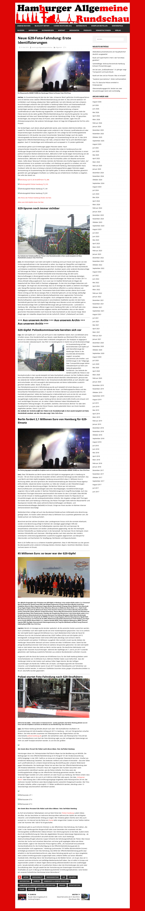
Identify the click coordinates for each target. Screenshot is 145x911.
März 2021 (96, 332)
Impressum (33, 30)
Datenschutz (81, 26)
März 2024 (96, 204)
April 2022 (96, 286)
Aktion (25, 877)
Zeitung (31, 889)
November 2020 (98, 346)
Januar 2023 (97, 254)
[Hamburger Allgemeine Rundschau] (72, 22)
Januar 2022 (97, 297)
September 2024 (98, 183)
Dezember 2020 (98, 343)
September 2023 (98, 226)
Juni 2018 (96, 449)
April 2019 (96, 414)
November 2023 (98, 219)
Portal (51, 820)
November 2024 (98, 176)
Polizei (21, 889)
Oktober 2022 (97, 265)
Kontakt (61, 30)
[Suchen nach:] (109, 39)
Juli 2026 (96, 105)
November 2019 (98, 389)
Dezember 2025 (98, 130)
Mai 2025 (96, 155)
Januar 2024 (97, 212)
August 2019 (97, 399)
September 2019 (98, 396)
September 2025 (98, 141)
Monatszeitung (74, 885)
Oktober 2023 (97, 222)
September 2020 (98, 353)
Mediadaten (74, 30)
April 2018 (96, 456)
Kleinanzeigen (48, 30)
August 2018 (97, 442)
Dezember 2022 (98, 258)
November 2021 (98, 304)
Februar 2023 (97, 251)
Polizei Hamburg (68, 813)
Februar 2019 (97, 421)
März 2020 (96, 375)
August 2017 (97, 485)
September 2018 (98, 438)
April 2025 (96, 158)
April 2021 (96, 329)
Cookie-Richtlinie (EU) (63, 26)
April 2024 (96, 201)
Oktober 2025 (97, 137)
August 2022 (97, 272)
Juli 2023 (96, 233)
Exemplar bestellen (99, 26)
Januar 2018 (97, 467)
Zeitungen (41, 889)
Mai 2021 (96, 325)
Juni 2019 (96, 407)
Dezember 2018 (98, 428)
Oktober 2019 (97, 392)
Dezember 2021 (98, 300)
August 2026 (97, 102)
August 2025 (97, 144)
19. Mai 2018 (25, 47)
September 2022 (98, 268)
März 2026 (96, 119)
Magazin (62, 885)
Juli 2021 (96, 318)
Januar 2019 (97, 424)
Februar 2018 (97, 463)
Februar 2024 (97, 208)
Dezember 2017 (98, 470)
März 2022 (96, 290)
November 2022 (98, 261)
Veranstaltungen (103, 30)
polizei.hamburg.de (34, 736)
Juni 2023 (96, 236)
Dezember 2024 (98, 173)
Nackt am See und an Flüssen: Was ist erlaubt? (109, 76)
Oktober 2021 (97, 307)
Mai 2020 (96, 368)
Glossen (20, 30)
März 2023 (96, 247)
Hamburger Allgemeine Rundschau (56, 881)
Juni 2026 (96, 109)
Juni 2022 (96, 279)
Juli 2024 (96, 190)
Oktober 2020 (97, 350)
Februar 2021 (97, 336)
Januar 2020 (97, 382)
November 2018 (98, 431)
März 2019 (96, 417)
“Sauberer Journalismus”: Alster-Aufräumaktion (109, 79)
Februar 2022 (97, 293)
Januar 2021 (97, 339)
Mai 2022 (96, 283)
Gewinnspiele (117, 26)
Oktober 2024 (97, 180)
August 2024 (97, 187)
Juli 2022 (96, 275)
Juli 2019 (96, 403)
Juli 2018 (96, 446)
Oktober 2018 (97, 435)
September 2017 (98, 481)
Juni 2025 (96, 151)
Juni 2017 (96, 492)
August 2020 (97, 357)
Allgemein (59, 47)
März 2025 (96, 162)
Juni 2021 (96, 321)
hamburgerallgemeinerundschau (42, 47)
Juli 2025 (96, 148)
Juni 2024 (96, 194)
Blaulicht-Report (42, 26)
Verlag (118, 30)
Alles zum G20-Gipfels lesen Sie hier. (31, 202)
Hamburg (36, 881)
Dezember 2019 (98, 385)
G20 (64, 877)
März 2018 (96, 460)
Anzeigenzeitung (52, 877)
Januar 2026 (97, 126)
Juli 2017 (96, 488)
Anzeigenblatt (37, 877)
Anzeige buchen (23, 26)
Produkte (88, 30)
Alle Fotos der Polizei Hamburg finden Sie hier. (35, 198)
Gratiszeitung (24, 881)
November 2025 (98, 134)
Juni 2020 (96, 364)
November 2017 (98, 474)
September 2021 (98, 311)
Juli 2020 (96, 360)
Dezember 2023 (98, 215)
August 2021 (97, 314)
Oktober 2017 (97, 477)
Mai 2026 (96, 112)
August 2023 (97, 229)
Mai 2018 (96, 453)
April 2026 (96, 116)
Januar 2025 (97, 169)
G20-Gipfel (72, 877)
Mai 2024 (96, 197)
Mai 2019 (96, 410)
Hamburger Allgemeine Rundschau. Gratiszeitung (37, 885)
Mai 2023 (96, 240)
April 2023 (96, 243)
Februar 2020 (97, 378)
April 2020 (96, 371)
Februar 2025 (97, 166)
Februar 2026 (97, 123)
